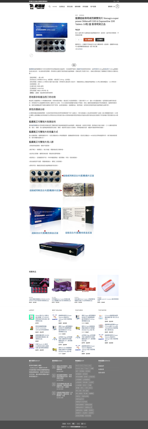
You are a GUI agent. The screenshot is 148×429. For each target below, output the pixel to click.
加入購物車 (88, 39)
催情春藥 (77, 6)
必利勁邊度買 (86, 379)
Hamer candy (87, 365)
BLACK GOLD (79, 365)
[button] (116, 1)
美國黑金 (78, 396)
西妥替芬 (85, 413)
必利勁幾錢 (78, 379)
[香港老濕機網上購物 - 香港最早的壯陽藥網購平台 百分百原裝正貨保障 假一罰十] (37, 6)
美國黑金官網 (88, 404)
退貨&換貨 (101, 372)
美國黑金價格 (85, 396)
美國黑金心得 (88, 407)
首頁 (76, 15)
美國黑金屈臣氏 (80, 407)
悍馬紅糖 (85, 382)
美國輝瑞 (91, 393)
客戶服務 (93, 6)
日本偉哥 (91, 382)
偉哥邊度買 (78, 374)
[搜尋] (49, 6)
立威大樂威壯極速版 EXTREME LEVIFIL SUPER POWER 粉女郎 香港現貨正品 (39, 299)
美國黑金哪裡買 (80, 404)
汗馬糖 (89, 385)
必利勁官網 (91, 376)
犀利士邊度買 (79, 393)
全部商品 (62, 6)
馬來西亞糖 (88, 415)
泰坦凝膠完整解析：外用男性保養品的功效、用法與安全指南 (64, 376)
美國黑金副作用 (80, 399)
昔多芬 (84, 385)
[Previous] (29, 290)
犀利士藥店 (85, 390)
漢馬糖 (77, 388)
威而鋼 (34, 125)
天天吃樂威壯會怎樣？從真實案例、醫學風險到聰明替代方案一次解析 (64, 385)
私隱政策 (101, 369)
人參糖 (91, 368)
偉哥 (77, 371)
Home (55, 6)
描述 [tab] (74, 65)
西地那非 (96, 69)
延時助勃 (81, 15)
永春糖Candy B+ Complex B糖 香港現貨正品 (108, 299)
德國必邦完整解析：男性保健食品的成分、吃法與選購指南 (64, 367)
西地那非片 (78, 413)
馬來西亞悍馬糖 (80, 415)
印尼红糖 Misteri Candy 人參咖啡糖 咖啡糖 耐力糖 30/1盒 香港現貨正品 (85, 299)
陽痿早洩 (79, 69)
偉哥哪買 (88, 371)
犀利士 (82, 388)
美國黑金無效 (79, 410)
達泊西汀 (107, 69)
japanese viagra (80, 368)
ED (30, 113)
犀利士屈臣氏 (89, 388)
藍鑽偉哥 (32, 69)
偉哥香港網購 (79, 376)
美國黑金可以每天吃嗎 (81, 401)
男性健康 (85, 6)
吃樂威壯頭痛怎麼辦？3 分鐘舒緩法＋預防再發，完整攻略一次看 (65, 394)
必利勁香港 (78, 382)
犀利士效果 (78, 390)
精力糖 (85, 393)
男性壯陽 (70, 6)
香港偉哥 (91, 413)
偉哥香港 (85, 374)
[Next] (118, 290)
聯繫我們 (101, 366)
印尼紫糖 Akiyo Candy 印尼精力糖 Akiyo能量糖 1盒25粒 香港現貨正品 (61, 299)
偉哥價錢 (82, 371)
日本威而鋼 (78, 385)
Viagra (86, 368)
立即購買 (100, 39)
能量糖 (85, 410)
